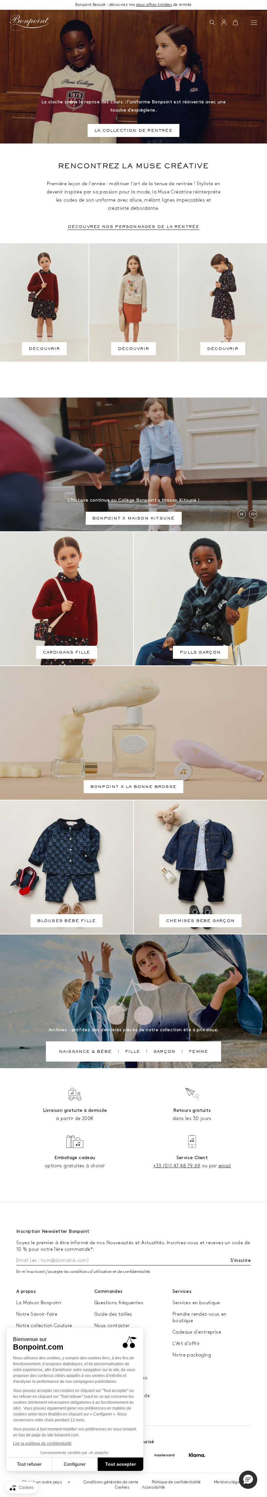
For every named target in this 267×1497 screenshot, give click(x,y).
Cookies (122, 1487)
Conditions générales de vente (111, 1482)
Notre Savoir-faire (36, 1314)
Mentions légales (229, 1482)
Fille (132, 1052)
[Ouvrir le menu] (254, 22)
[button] (212, 23)
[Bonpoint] (29, 23)
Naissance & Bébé (85, 1052)
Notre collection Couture (44, 1325)
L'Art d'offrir (186, 1343)
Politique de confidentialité (176, 1482)
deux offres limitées (154, 5)
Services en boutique (196, 1303)
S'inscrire (241, 1260)
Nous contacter (112, 1325)
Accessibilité (153, 1487)
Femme (198, 1052)
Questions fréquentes (118, 1303)
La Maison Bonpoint (38, 1303)
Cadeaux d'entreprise (197, 1332)
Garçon (164, 1052)
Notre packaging (192, 1355)
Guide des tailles (113, 1314)
